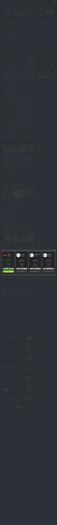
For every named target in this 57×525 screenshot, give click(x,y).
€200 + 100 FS (48, 261)
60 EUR (48, 265)
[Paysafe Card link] (13, 268)
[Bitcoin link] (5, 268)
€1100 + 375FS (21, 261)
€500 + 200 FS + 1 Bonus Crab (8, 261)
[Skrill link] (53, 268)
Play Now (8, 271)
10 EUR (8, 265)
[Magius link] (5, 255)
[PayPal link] (24, 268)
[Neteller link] (11, 268)
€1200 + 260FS (35, 261)
